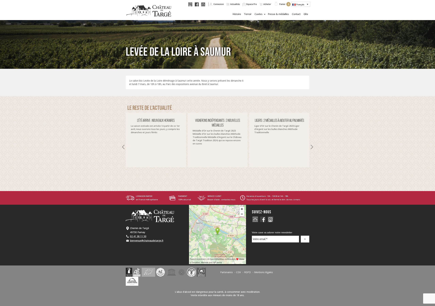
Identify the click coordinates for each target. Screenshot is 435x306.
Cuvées (259, 14)
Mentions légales (263, 272)
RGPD (247, 272)
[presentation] (123, 147)
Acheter (267, 4)
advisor (255, 219)
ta (205, 4)
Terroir (247, 14)
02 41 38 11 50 (138, 236)
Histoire (236, 14)
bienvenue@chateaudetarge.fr (146, 240)
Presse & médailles (278, 14)
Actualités (235, 4)
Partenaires (226, 272)
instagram (270, 219)
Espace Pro (251, 4)
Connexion (218, 4)
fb (199, 4)
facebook (262, 219)
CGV (238, 272)
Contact (296, 14)
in (192, 4)
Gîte (306, 14)
